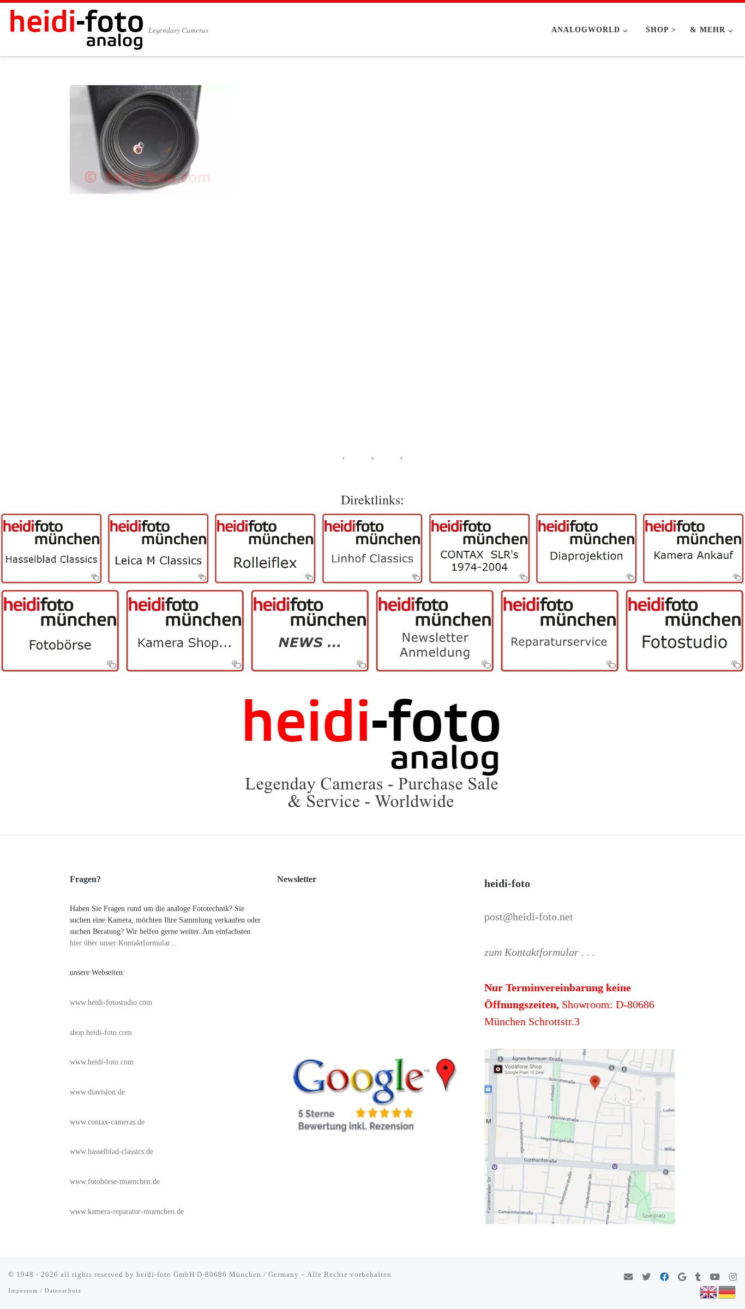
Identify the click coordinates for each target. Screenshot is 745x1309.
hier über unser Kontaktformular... (123, 943)
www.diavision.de (97, 1092)
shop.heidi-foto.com (101, 1032)
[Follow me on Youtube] (715, 1277)
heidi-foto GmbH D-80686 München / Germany (217, 1274)
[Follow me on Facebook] (664, 1277)
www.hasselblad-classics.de (111, 1151)
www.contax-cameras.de (107, 1122)
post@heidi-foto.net (528, 917)
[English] (709, 1291)
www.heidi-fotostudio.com (111, 1002)
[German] (727, 1291)
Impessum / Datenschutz (44, 1290)
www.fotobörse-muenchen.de (115, 1181)
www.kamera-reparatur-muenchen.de (127, 1211)
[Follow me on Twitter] (646, 1277)
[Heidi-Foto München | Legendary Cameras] (76, 26)
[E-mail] (628, 1277)
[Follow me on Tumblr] (698, 1277)
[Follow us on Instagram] (733, 1277)
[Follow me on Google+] (682, 1277)
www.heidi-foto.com (102, 1062)
